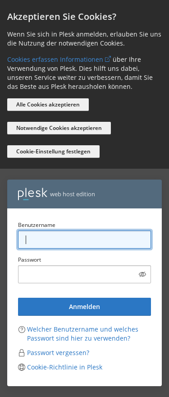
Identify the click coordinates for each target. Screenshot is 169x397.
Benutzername (36, 225)
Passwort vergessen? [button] (58, 352)
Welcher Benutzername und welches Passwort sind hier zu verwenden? (82, 333)
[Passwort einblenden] (142, 274)
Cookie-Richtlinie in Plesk (64, 367)
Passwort (29, 259)
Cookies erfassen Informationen (55, 59)
